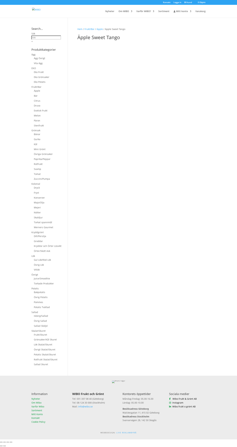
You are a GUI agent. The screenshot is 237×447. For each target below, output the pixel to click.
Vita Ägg (38, 63)
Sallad (34, 312)
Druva (37, 105)
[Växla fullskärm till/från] (4, 442)
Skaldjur (38, 217)
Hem (79, 29)
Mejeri (37, 207)
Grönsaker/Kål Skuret (45, 339)
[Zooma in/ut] (1, 442)
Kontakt (167, 2)
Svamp (37, 169)
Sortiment (163, 11)
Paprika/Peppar (42, 159)
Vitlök (37, 269)
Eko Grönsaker (41, 77)
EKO (33, 68)
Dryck (37, 187)
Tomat (37, 174)
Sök (33, 33)
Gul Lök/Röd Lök (42, 259)
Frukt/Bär (89, 29)
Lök (33, 255)
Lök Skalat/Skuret (43, 344)
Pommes (38, 302)
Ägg (33, 54)
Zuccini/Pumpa (42, 178)
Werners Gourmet (43, 227)
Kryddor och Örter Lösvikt (47, 245)
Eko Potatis (39, 81)
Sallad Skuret (41, 364)
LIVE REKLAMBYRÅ (126, 432)
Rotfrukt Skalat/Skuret (45, 359)
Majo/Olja (39, 202)
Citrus (37, 100)
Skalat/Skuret (38, 330)
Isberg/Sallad (41, 315)
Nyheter (109, 11)
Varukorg (200, 11)
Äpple (100, 29)
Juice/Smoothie (42, 278)
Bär (36, 95)
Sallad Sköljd (41, 325)
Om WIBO (123, 11)
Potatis (35, 288)
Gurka (37, 139)
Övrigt (34, 274)
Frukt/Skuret (40, 334)
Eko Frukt (39, 72)
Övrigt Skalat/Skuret (44, 349)
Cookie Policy (38, 421)
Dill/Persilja (40, 236)
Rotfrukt (38, 164)
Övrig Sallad (40, 320)
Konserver (39, 197)
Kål (35, 144)
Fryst (36, 192)
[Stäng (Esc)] (11, 442)
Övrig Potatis (41, 297)
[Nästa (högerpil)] (4, 445)
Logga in (177, 2)
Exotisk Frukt (40, 110)
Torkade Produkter (44, 283)
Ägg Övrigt (39, 58)
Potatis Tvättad (42, 307)
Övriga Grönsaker (43, 154)
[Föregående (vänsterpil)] (1, 445)
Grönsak (35, 130)
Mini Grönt (39, 149)
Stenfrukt (39, 125)
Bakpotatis (39, 292)
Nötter (37, 212)
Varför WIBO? (143, 11)
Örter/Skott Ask (42, 250)
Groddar (38, 241)
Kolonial (35, 183)
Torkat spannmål (43, 222)
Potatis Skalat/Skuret (45, 354)
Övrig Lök (39, 264)
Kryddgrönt (37, 232)
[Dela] (7, 442)
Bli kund (188, 2)
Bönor (37, 134)
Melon (37, 115)
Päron (37, 120)
